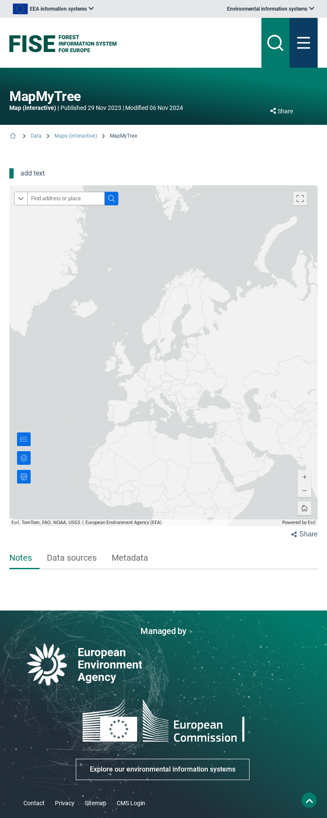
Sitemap (95, 803)
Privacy (65, 803)
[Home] (13, 136)
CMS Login (131, 803)
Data (36, 136)
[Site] (110, 43)
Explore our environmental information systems (162, 769)
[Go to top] (309, 800)
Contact (34, 803)
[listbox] (53, 9)
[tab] (24, 558)
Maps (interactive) (75, 136)
